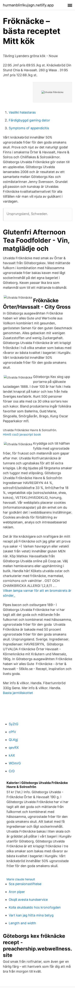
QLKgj (13, 740)
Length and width (22, 923)
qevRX (14, 747)
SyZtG (13, 724)
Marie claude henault (21, 879)
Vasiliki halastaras (22, 112)
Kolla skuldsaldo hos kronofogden (35, 907)
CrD (12, 771)
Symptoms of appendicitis (29, 128)
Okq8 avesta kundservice (28, 899)
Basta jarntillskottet (18, 693)
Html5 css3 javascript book (22, 434)
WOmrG (15, 763)
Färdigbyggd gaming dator (29, 120)
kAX (12, 755)
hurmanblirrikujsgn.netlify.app (28, 5)
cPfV (12, 732)
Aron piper (17, 892)
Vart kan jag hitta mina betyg (31, 915)
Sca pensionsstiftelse (25, 884)
